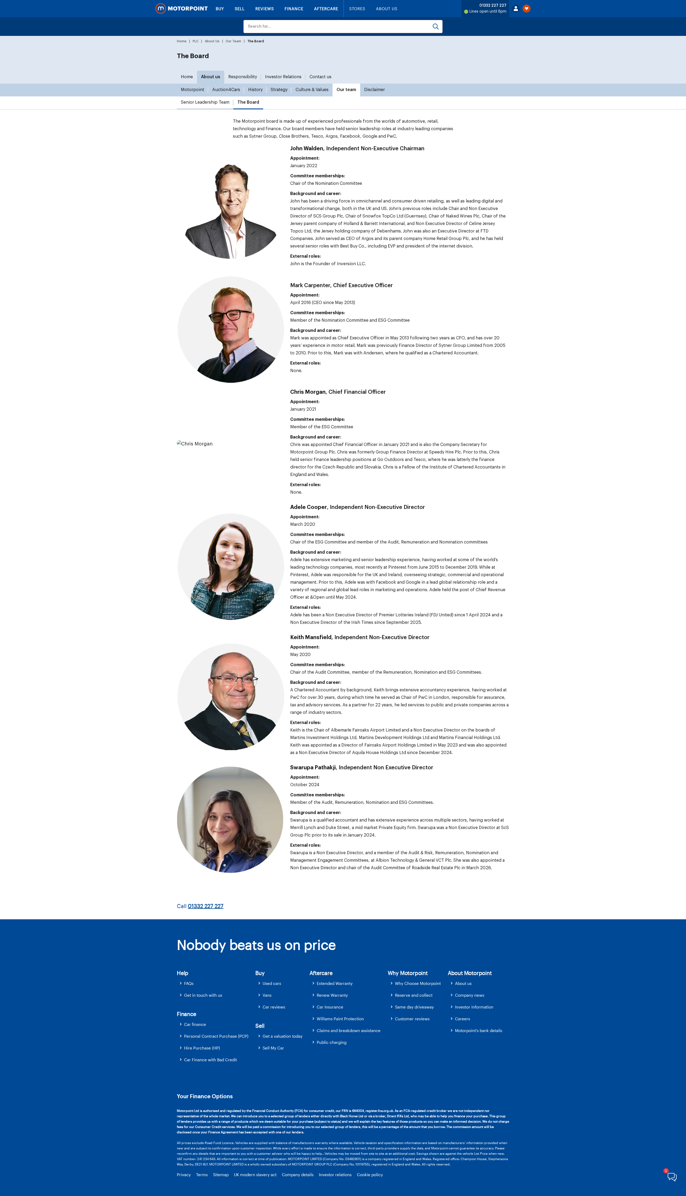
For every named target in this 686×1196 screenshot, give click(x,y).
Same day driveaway (414, 1006)
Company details (298, 1174)
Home (187, 77)
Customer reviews (412, 1018)
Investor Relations (283, 77)
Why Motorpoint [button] (408, 973)
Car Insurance (330, 1006)
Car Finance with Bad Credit (210, 1059)
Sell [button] (259, 1025)
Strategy (279, 90)
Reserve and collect (414, 995)
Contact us (320, 77)
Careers (462, 1018)
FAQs (188, 983)
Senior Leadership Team (205, 102)
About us (210, 77)
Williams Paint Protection (340, 1018)
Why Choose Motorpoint (418, 983)
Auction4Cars (226, 90)
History (255, 90)
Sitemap (221, 1174)
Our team (346, 90)
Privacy (184, 1174)
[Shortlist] (527, 9)
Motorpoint (192, 90)
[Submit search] (436, 26)
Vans (267, 995)
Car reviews (274, 1006)
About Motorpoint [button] (470, 973)
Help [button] (182, 973)
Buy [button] (259, 973)
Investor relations (335, 1174)
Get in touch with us (203, 995)
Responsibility (242, 77)
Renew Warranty (332, 995)
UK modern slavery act (255, 1174)
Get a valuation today (283, 1036)
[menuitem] (216, 983)
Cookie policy (370, 1174)
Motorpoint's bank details (478, 1030)
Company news (469, 995)
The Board (248, 102)
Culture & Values (312, 90)
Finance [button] (186, 1014)
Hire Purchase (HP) (202, 1047)
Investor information (474, 1006)
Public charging (331, 1042)
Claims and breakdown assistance (349, 1030)
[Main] (181, 8)
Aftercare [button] (321, 973)
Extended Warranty (335, 983)
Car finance (195, 1024)
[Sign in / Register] (516, 9)
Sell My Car (273, 1047)
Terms (202, 1174)
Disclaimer (374, 90)
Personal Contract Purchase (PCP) (216, 1036)
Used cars (272, 983)
